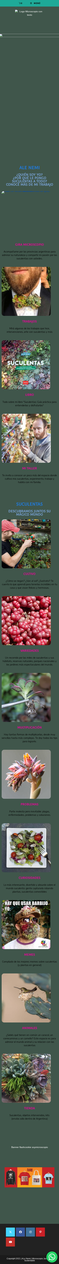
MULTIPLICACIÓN (29, 727)
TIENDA (29, 1108)
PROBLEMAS (29, 804)
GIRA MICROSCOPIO (29, 244)
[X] (10, 1232)
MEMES (29, 954)
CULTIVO (29, 574)
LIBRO (29, 394)
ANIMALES (29, 1028)
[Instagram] (30, 1232)
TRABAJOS (29, 321)
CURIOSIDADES (29, 877)
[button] (29, 1167)
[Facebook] (20, 1232)
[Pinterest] (40, 1232)
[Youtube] (10, 1242)
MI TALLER (29, 468)
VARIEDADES (29, 650)
